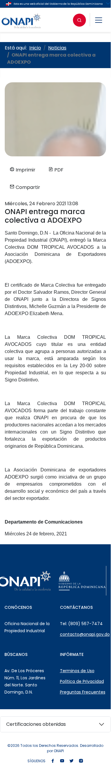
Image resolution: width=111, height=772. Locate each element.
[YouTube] (62, 761)
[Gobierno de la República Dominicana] (82, 581)
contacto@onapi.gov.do (85, 634)
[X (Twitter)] (71, 761)
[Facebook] (52, 761)
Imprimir (24, 169)
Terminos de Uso (77, 671)
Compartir (27, 187)
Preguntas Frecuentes (82, 692)
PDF (58, 169)
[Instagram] (81, 761)
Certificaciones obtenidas (36, 724)
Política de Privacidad (82, 681)
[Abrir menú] (98, 20)
